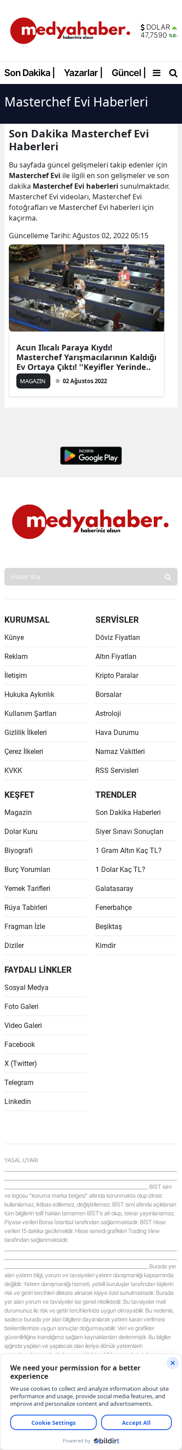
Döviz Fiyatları (117, 637)
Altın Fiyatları (115, 656)
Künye (14, 637)
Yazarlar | (83, 72)
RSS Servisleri (117, 770)
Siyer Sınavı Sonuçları (129, 831)
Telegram (19, 1082)
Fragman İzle (24, 926)
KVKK (13, 770)
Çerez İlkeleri (23, 751)
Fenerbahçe (113, 907)
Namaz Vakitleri (120, 751)
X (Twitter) (20, 1063)
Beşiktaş (108, 926)
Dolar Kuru (21, 831)
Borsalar (108, 694)
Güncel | (129, 72)
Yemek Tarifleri (27, 888)
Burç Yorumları (27, 869)
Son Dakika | (29, 72)
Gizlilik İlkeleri (25, 732)
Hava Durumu (117, 732)
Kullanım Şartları (30, 713)
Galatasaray (114, 888)
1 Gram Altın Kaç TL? (128, 850)
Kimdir (105, 945)
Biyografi (18, 850)
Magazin (18, 812)
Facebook (19, 1044)
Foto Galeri (21, 1006)
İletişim (15, 675)
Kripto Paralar (116, 675)
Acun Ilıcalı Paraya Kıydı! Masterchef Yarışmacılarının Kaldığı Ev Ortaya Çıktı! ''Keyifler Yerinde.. (86, 357)
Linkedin (17, 1101)
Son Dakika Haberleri (128, 812)
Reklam (16, 656)
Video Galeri (23, 1025)
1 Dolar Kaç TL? (120, 869)
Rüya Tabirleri (25, 907)
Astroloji (108, 713)
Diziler (14, 945)
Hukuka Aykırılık (29, 694)
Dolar (158, 27)
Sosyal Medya (26, 987)
